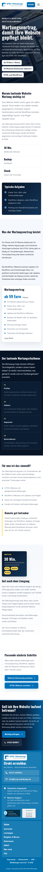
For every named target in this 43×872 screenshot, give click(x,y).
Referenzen (8, 841)
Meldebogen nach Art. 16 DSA (21, 863)
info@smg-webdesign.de (20, 779)
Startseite (8, 829)
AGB (32, 859)
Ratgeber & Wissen (11, 837)
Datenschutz (23, 859)
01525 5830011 (15, 772)
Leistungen (8, 833)
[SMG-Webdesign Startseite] (12, 5)
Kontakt (31, 5)
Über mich (8, 849)
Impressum (11, 859)
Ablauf (6, 845)
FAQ (5, 853)
